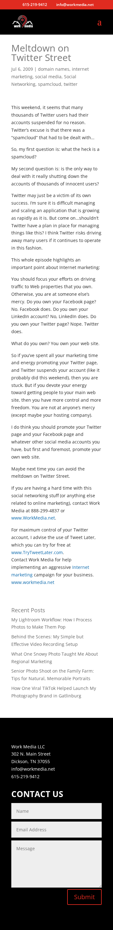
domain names (53, 69)
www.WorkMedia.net (33, 518)
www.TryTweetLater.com (37, 552)
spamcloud (49, 84)
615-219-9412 (25, 776)
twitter (71, 84)
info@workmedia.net (33, 769)
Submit (84, 897)
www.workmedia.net (32, 582)
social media (48, 77)
